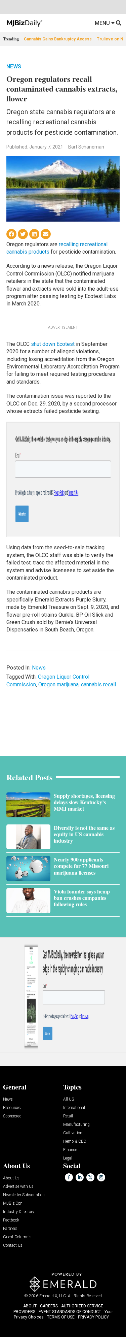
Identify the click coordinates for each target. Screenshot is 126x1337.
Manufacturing (76, 1124)
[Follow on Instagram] (101, 1177)
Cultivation (72, 1133)
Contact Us (13, 1245)
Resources (12, 1108)
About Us (11, 1178)
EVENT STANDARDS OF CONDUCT (70, 1311)
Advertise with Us (18, 1186)
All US (68, 1099)
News (13, 66)
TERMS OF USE (61, 1317)
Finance (70, 1150)
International (74, 1108)
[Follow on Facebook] (69, 1177)
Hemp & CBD (74, 1141)
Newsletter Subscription (24, 1195)
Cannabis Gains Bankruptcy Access (58, 39)
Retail (68, 1116)
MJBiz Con (13, 1203)
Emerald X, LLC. (53, 1296)
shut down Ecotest (53, 344)
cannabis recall (98, 684)
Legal (67, 1158)
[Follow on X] (90, 1177)
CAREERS (49, 1306)
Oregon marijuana (58, 684)
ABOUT (30, 1306)
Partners (10, 1229)
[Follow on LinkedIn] (80, 1177)
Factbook (11, 1220)
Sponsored (12, 1116)
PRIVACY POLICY (93, 1317)
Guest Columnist (18, 1237)
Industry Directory (18, 1212)
